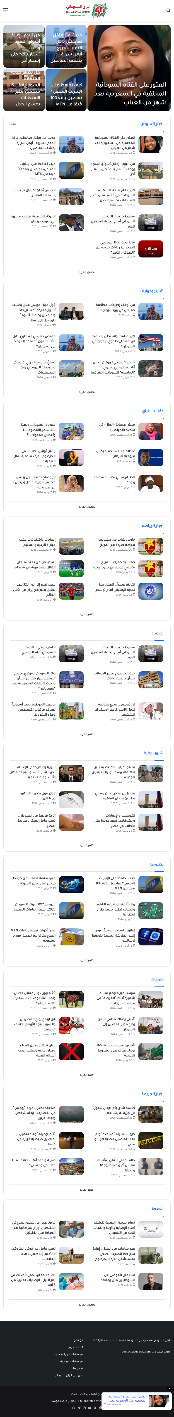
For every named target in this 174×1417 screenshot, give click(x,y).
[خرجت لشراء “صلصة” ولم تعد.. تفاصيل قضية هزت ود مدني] (150, 1140)
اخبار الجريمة (153, 1094)
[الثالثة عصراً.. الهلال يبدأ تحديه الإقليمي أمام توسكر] (150, 591)
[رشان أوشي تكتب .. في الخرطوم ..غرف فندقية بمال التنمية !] (71, 457)
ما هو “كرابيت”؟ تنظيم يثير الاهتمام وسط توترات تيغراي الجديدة (113, 773)
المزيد (13, 124)
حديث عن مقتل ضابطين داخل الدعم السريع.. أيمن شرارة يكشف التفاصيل (66, 48)
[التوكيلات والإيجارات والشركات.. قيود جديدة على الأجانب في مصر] (150, 822)
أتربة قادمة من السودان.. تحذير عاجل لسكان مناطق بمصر (36, 821)
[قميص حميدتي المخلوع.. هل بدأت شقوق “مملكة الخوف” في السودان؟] (71, 342)
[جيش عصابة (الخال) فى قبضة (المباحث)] (150, 431)
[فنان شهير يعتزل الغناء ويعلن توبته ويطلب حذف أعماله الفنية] (71, 1051)
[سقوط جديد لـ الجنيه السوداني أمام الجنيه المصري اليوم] (150, 222)
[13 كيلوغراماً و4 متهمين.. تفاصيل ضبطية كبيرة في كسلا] (71, 1140)
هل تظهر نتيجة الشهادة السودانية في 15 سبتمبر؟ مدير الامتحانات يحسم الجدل (112, 196)
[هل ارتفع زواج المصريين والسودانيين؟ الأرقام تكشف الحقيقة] (71, 1025)
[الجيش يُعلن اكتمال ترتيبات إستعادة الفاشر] (71, 196)
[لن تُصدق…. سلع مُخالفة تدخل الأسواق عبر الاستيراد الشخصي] (150, 711)
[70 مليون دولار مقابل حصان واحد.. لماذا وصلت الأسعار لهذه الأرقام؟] (71, 999)
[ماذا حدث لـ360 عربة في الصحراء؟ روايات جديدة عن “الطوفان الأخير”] (150, 248)
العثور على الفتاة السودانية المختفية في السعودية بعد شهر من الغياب (130, 94)
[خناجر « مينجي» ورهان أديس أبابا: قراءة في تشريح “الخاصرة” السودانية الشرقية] (150, 368)
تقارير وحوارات (152, 291)
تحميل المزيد (87, 272)
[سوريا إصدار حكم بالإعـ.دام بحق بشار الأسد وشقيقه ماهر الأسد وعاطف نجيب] (71, 773)
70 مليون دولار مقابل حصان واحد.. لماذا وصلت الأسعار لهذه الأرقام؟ (35, 999)
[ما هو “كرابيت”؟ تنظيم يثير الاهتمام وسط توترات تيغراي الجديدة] (150, 773)
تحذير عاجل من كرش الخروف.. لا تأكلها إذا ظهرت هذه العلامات (33, 1254)
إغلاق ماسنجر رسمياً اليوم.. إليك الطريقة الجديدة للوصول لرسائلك (113, 936)
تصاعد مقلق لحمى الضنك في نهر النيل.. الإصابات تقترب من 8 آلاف (33, 1281)
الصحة (158, 1209)
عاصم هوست (59, 1401)
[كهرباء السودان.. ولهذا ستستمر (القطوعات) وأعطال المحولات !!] (71, 431)
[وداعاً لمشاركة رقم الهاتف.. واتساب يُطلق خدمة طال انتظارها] (150, 910)
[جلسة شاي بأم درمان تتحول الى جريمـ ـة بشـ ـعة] (150, 1114)
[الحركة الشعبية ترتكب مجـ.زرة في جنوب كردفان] (71, 222)
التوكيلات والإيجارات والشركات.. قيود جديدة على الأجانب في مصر (114, 821)
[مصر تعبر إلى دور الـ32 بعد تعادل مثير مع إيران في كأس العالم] (71, 591)
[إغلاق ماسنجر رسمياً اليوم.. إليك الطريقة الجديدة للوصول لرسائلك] (150, 936)
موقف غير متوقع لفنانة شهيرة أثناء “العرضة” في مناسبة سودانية (116, 999)
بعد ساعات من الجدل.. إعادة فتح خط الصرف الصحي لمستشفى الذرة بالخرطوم (113, 1254)
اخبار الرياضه (153, 526)
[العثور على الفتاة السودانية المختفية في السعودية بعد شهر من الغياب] (129, 68)
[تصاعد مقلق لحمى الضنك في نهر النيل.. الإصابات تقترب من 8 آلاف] (71, 1281)
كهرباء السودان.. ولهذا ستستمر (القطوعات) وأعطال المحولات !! (38, 430)
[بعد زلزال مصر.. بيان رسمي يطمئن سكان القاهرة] (150, 799)
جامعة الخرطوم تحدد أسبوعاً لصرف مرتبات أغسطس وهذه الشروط (34, 710)
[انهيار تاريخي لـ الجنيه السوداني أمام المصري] (71, 653)
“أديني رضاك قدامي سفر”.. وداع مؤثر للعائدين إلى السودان (115, 1025)
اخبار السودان (152, 124)
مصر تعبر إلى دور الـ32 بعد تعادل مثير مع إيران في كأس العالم (34, 590)
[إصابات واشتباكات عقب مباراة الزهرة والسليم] (71, 546)
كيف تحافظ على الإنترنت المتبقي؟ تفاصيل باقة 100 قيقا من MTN (36, 169)
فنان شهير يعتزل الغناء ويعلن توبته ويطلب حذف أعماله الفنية (37, 1051)
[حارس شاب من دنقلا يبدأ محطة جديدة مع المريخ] (150, 546)
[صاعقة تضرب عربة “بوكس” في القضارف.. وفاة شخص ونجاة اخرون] (71, 1114)
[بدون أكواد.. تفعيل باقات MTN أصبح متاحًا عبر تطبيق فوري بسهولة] (71, 936)
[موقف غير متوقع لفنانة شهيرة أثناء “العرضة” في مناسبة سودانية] (150, 999)
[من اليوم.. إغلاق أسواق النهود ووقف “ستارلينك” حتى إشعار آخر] (24, 46)
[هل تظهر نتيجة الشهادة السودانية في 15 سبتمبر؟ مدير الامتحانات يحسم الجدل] (150, 196)
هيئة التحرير (76, 1347)
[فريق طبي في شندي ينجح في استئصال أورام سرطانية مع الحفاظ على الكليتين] (71, 1229)
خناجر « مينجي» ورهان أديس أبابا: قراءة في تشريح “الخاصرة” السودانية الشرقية (113, 368)
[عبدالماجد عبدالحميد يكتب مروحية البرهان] (150, 457)
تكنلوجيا (157, 865)
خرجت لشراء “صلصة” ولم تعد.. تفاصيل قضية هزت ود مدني (114, 1140)
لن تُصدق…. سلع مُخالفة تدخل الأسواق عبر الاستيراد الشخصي (115, 710)
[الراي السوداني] (87, 10)
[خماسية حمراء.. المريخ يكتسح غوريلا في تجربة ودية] (150, 568)
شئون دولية (154, 754)
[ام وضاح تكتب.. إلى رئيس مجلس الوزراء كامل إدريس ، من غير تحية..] (71, 483)
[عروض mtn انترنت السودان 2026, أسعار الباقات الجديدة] (71, 910)
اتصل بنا (78, 1368)
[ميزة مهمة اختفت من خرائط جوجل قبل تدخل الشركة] (71, 884)
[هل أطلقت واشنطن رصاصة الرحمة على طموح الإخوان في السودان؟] (150, 342)
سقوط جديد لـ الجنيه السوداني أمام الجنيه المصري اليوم (113, 222)
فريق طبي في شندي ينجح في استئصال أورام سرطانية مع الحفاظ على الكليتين (34, 1228)
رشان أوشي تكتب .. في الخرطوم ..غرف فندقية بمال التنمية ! (35, 457)
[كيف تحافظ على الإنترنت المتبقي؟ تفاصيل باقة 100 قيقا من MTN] (71, 170)
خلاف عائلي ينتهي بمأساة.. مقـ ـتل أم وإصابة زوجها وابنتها (115, 1166)
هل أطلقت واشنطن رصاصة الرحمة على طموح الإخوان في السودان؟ (113, 342)
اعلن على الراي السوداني (69, 1375)
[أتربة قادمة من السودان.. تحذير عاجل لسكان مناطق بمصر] (71, 822)
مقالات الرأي (153, 411)
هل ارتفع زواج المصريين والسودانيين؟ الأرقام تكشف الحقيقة (35, 1025)
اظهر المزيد (87, 614)
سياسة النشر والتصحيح (68, 1354)
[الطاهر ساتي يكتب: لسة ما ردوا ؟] (150, 483)
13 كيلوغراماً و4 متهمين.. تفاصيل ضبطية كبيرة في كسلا (36, 1140)
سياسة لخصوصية (72, 1361)
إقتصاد (158, 634)
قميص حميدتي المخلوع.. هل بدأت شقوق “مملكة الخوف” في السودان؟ (34, 342)
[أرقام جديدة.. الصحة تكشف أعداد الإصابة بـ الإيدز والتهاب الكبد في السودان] (150, 1229)
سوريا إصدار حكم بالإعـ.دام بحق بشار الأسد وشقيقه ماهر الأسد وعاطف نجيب (33, 773)
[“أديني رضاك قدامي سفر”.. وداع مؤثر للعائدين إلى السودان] (150, 1025)
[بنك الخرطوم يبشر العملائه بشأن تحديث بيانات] (150, 679)
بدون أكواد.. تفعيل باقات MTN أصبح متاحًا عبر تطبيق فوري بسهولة (33, 936)
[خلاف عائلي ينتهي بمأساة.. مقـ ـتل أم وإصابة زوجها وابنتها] (150, 1166)
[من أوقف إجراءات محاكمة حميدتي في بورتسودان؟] (150, 311)
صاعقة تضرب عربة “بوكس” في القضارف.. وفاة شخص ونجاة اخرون (34, 1113)
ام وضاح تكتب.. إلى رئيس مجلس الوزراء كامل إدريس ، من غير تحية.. (34, 483)
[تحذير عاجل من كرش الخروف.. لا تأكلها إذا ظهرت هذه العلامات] (71, 1255)
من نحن (79, 1340)
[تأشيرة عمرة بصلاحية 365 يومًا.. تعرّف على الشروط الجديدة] (150, 1051)
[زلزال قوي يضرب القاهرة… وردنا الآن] (71, 799)
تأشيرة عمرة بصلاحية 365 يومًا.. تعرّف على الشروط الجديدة (116, 1051)
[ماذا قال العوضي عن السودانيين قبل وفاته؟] (150, 1281)
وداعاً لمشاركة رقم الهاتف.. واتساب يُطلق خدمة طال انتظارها (114, 910)
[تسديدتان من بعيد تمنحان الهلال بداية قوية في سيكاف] (71, 568)
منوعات (157, 980)
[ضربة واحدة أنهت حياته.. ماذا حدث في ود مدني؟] (71, 1166)
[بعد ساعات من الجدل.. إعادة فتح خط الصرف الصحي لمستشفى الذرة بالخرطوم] (150, 1255)
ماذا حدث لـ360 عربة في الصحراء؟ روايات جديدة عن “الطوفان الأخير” (115, 248)
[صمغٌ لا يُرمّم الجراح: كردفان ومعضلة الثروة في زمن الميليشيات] (71, 368)
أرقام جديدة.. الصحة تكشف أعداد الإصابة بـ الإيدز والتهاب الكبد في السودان (114, 1228)
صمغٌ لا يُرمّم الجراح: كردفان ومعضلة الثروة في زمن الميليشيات (35, 368)
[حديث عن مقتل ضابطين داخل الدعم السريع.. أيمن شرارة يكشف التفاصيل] (71, 144)
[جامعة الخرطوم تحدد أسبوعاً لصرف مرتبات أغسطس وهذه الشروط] (71, 711)
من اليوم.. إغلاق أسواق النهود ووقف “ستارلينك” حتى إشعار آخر (113, 169)
